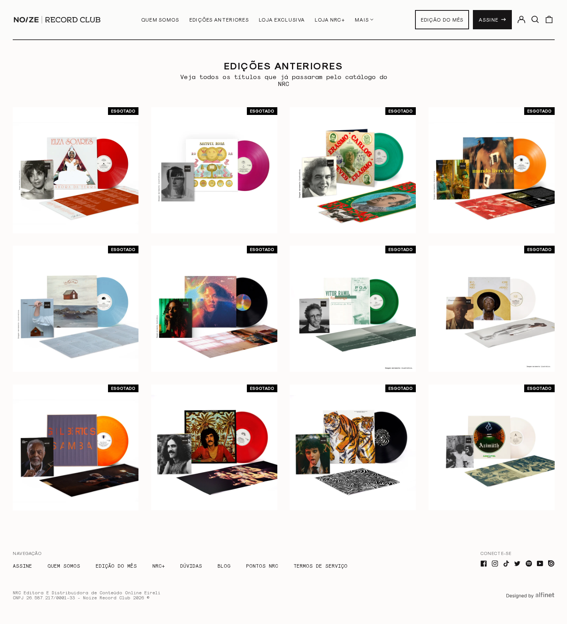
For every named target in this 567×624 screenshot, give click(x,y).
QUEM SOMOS (160, 19)
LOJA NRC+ (330, 19)
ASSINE (488, 19)
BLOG (224, 565)
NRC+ (158, 565)
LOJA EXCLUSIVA (282, 19)
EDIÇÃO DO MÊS (442, 19)
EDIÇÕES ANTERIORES (219, 19)
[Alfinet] (530, 602)
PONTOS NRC (262, 565)
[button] (535, 19)
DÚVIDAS (191, 565)
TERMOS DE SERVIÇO (321, 565)
